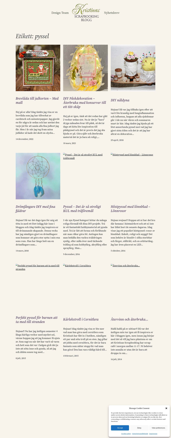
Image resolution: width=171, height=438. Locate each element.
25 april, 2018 (117, 140)
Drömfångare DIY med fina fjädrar (35, 209)
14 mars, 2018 (22, 250)
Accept (120, 428)
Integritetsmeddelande (140, 434)
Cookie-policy (126, 434)
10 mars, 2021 (69, 143)
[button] (166, 408)
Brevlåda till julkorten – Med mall (37, 100)
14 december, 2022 (24, 139)
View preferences (158, 428)
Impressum (153, 434)
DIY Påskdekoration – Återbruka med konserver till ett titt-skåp (84, 102)
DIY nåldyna (120, 100)
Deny (139, 428)
